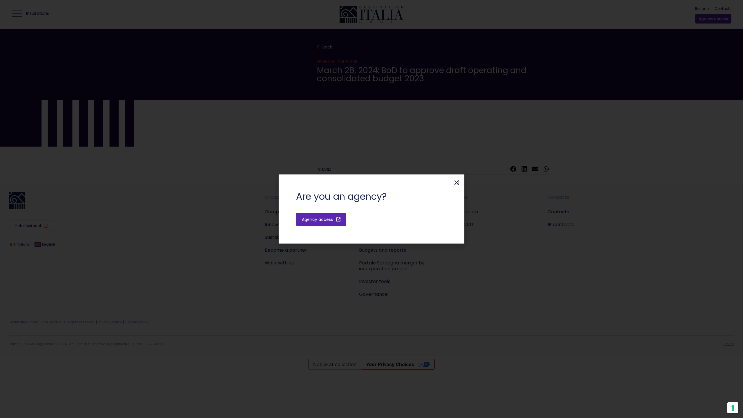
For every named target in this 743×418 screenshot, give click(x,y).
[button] (456, 182)
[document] (371, 209)
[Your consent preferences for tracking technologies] (732, 407)
